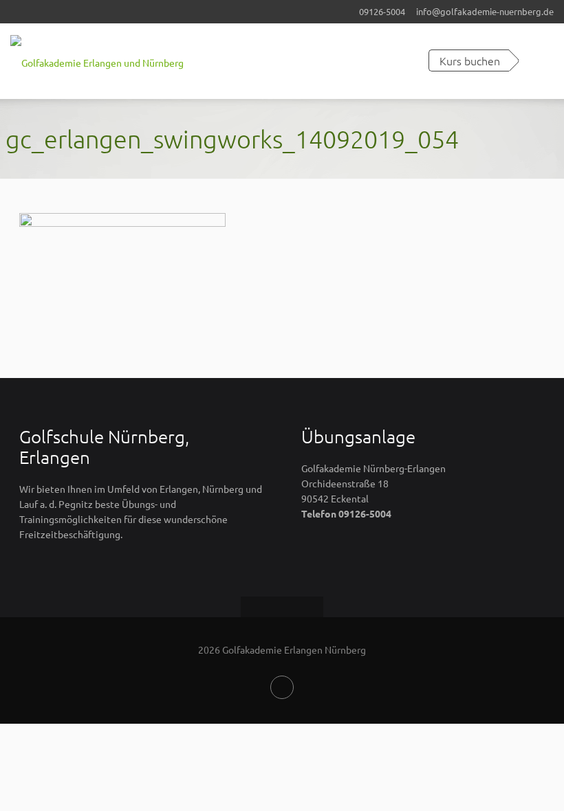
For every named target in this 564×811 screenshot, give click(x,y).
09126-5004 (382, 11)
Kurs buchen (470, 60)
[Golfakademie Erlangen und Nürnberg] (97, 61)
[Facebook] (282, 687)
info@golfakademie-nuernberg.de (485, 11)
